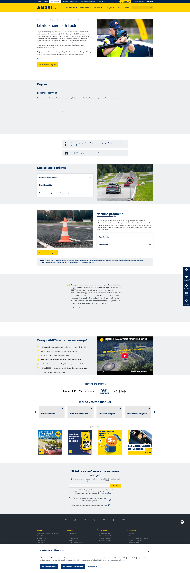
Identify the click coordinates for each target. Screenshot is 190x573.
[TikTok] (113, 519)
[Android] (123, 519)
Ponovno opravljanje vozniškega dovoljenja (55, 193)
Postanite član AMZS (105, 534)
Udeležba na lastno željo (48, 177)
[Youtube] (104, 519)
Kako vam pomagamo (105, 540)
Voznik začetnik (48, 413)
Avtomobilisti (73, 534)
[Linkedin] (85, 519)
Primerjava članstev (105, 538)
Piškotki (131, 534)
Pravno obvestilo (134, 542)
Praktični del (103, 244)
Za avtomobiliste (61, 20)
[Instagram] (94, 519)
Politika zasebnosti (134, 536)
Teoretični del (104, 237)
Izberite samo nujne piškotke (73, 566)
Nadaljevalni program (137, 413)
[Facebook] (66, 519)
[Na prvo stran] (43, 7)
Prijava (115, 486)
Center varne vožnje (42, 20)
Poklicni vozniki (73, 538)
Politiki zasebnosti (106, 494)
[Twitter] (75, 519)
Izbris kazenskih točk (78, 413)
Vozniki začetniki (74, 540)
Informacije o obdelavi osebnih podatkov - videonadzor (138, 539)
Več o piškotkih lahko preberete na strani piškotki (108, 560)
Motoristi (71, 536)
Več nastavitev (93, 567)
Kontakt (40, 530)
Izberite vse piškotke (49, 566)
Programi (52, 20)
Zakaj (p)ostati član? (105, 536)
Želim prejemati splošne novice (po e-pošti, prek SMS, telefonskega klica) (89, 499)
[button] (151, 7)
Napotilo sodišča (45, 185)
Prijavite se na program (47, 65)
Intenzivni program (106, 413)
